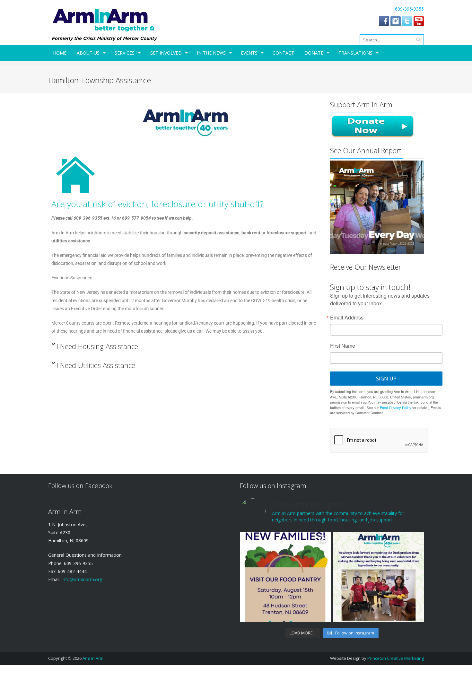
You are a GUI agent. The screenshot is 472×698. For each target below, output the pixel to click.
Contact (283, 53)
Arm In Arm (93, 658)
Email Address (346, 317)
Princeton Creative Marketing (395, 658)
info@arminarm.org (81, 579)
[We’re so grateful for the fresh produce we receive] (378, 577)
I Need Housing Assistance (97, 346)
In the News (211, 53)
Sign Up (386, 378)
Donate (313, 53)
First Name (342, 345)
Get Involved (166, 53)
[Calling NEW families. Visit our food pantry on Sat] (285, 577)
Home (59, 53)
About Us (88, 53)
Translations (355, 53)
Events (249, 53)
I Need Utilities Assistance (96, 365)
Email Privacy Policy (395, 407)
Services (125, 53)
